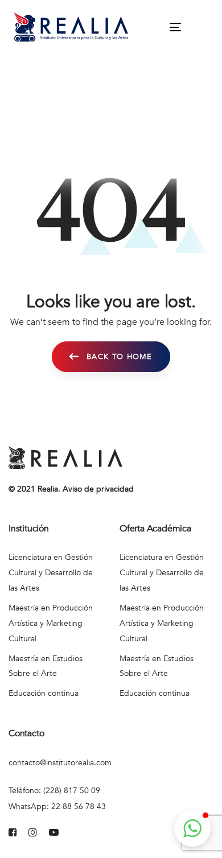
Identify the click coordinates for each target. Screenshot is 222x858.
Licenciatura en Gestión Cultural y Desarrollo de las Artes (51, 572)
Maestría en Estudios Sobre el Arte (46, 666)
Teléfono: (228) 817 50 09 (54, 790)
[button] (192, 828)
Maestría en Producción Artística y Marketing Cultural (51, 623)
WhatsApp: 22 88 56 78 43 (57, 806)
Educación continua (44, 693)
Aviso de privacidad (98, 489)
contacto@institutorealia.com (60, 762)
